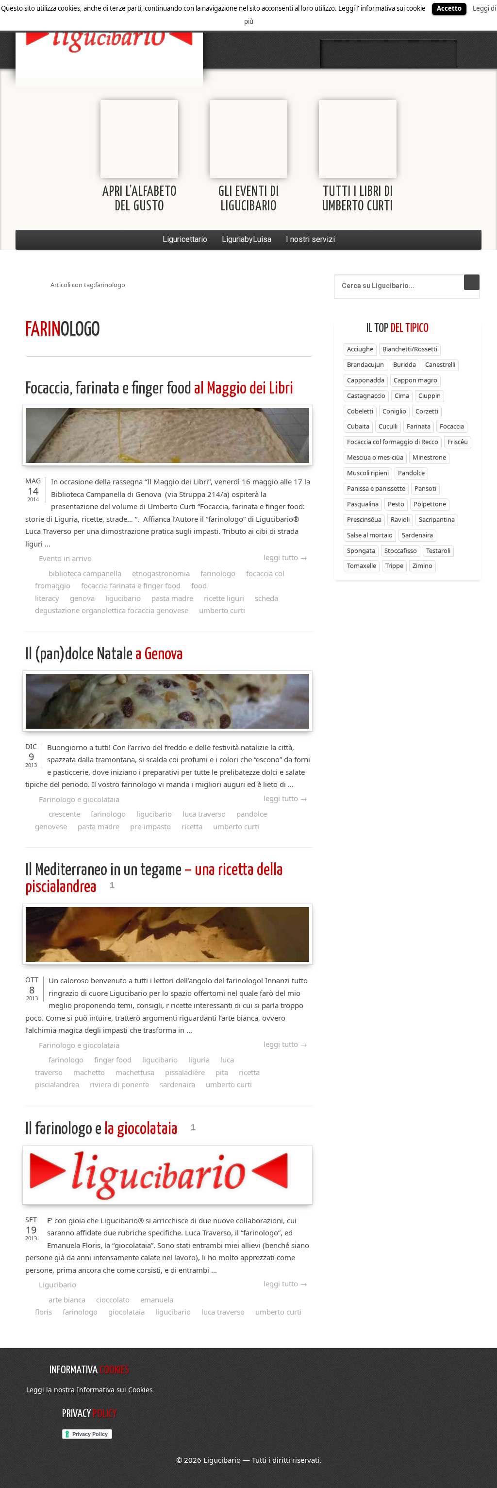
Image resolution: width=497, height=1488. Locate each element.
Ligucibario (57, 1284)
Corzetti (426, 411)
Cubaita (358, 426)
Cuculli (388, 426)
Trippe (394, 565)
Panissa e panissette (376, 488)
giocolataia (126, 1312)
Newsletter (414, 54)
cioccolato (113, 1299)
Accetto (449, 8)
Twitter (363, 54)
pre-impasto (150, 826)
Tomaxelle (361, 565)
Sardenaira (417, 534)
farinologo (217, 573)
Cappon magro (415, 380)
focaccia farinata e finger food (131, 585)
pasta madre (172, 598)
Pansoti (425, 488)
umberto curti (222, 610)
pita (221, 1072)
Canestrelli (440, 364)
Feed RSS (388, 54)
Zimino (422, 565)
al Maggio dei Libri (159, 389)
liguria (199, 1059)
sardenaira (177, 1084)
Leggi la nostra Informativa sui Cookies (89, 1389)
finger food (113, 1059)
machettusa (135, 1072)
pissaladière (185, 1072)
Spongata (361, 550)
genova (82, 598)
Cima (402, 395)
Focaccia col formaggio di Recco (392, 441)
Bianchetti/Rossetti (409, 348)
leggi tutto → (285, 557)
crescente (64, 814)
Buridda (404, 364)
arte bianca (67, 1299)
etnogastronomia (161, 573)
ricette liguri (224, 598)
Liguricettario (185, 239)
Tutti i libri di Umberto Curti (357, 199)
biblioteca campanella (85, 573)
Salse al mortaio (370, 534)
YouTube (440, 54)
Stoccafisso (400, 550)
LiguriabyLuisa (246, 239)
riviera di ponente (119, 1084)
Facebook (337, 54)
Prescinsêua (364, 519)
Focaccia (452, 426)
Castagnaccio (366, 395)
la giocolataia (103, 1129)
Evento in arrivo (65, 558)
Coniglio (394, 411)
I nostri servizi (310, 239)
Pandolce (411, 472)
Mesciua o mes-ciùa (375, 457)
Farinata (419, 426)
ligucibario (123, 598)
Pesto (396, 503)
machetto (89, 1072)
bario (109, 36)
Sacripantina (437, 519)
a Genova (104, 655)
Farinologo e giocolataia (79, 799)
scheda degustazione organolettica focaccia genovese (156, 604)
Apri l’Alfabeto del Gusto (139, 199)
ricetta (192, 826)
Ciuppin (429, 395)
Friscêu (457, 441)
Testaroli (438, 550)
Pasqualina (363, 503)
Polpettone (430, 503)
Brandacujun (365, 364)
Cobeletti (360, 411)
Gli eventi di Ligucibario (248, 199)
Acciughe (360, 348)
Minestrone (429, 457)
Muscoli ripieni (368, 472)
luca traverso (204, 814)
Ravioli (400, 519)
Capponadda (365, 380)
